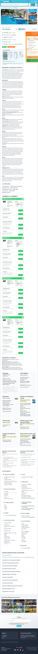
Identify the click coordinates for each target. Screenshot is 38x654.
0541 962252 (10, 37)
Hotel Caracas (17, 608)
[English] (17, 650)
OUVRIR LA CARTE (5, 55)
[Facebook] (16, 647)
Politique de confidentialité (29, 648)
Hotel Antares (5, 602)
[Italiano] (15, 650)
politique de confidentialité (34, 56)
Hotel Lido (16, 602)
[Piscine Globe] (33, 400)
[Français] (20, 650)
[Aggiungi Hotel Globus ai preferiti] (16, 29)
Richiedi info (20, 210)
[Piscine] (32, 11)
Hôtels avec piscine (23, 637)
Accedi (35, 1)
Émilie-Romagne (5, 7)
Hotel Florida (28, 608)
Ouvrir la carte (32, 4)
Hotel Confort (28, 602)
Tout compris (22, 635)
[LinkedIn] (21, 647)
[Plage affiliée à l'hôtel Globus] (33, 436)
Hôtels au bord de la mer (27, 636)
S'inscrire (19, 625)
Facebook (14, 39)
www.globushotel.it (9, 39)
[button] (28, 1)
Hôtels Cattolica (11, 7)
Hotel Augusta (5, 608)
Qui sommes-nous (4, 635)
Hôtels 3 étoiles (33, 636)
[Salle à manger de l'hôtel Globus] (16, 398)
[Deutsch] (23, 650)
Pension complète (27, 635)
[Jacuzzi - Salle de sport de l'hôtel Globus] (16, 423)
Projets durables (4, 636)
